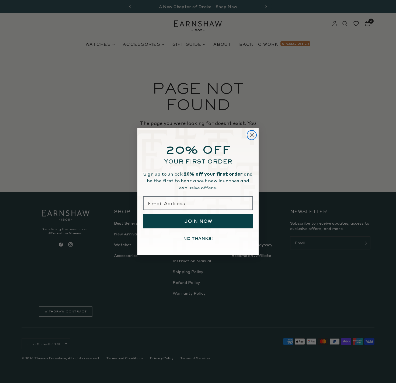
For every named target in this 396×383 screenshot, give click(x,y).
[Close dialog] (251, 135)
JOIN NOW (198, 221)
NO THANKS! (198, 239)
